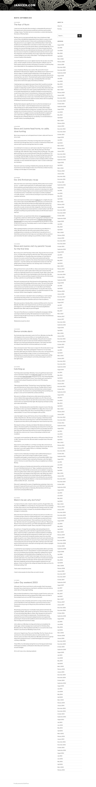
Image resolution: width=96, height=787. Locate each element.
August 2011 (61, 459)
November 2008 (62, 543)
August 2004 (61, 686)
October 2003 (61, 714)
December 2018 (61, 274)
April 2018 (60, 288)
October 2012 (61, 422)
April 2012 (60, 439)
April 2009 (60, 529)
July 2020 (60, 224)
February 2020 (61, 235)
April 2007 (60, 596)
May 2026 (60, 53)
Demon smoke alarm (23, 331)
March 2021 (60, 201)
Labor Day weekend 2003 (26, 582)
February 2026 (61, 61)
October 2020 (61, 215)
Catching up (19, 369)
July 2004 (60, 688)
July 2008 (60, 554)
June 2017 (60, 308)
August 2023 (61, 137)
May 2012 (60, 436)
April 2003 (60, 730)
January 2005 (61, 672)
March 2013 (60, 408)
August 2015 (61, 347)
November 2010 (62, 481)
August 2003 (61, 719)
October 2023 (61, 134)
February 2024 (61, 123)
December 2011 (61, 450)
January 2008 (61, 571)
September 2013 (62, 392)
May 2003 (60, 728)
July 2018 (60, 285)
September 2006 (62, 616)
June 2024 (60, 112)
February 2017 (61, 316)
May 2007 (60, 593)
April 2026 (60, 56)
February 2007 (61, 602)
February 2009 (61, 534)
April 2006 (60, 630)
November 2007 (62, 576)
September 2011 (62, 456)
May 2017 (60, 310)
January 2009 (61, 537)
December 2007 (62, 574)
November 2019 (61, 243)
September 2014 (62, 366)
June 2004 (60, 691)
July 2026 (60, 47)
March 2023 (61, 145)
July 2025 (60, 78)
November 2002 (62, 744)
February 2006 (61, 635)
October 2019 (61, 246)
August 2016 (61, 327)
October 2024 (61, 103)
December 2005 (62, 641)
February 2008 (61, 568)
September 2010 (62, 487)
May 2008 (60, 560)
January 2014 (61, 383)
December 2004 (62, 674)
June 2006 (60, 624)
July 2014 (60, 372)
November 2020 (62, 212)
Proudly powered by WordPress (21, 783)
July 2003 (60, 722)
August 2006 (61, 618)
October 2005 (61, 646)
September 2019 (62, 249)
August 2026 (61, 45)
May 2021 (60, 196)
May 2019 (60, 260)
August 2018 (61, 282)
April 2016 (60, 330)
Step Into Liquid (36, 374)
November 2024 (62, 101)
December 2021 (61, 176)
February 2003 (61, 736)
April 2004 (60, 697)
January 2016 (61, 336)
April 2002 (60, 764)
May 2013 (60, 403)
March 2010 (61, 504)
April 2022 (60, 165)
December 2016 (61, 322)
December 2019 (61, 240)
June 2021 (60, 193)
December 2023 (61, 129)
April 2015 (60, 352)
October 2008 (61, 546)
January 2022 (61, 173)
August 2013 (61, 394)
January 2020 (61, 238)
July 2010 (60, 492)
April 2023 (60, 143)
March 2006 (61, 632)
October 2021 (61, 182)
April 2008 (60, 562)
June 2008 (60, 557)
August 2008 (61, 551)
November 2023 (62, 131)
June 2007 (60, 590)
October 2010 (61, 484)
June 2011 (60, 464)
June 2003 (60, 725)
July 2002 (60, 756)
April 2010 (60, 501)
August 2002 (61, 753)
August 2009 (61, 520)
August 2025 (61, 75)
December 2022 (61, 154)
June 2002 (60, 758)
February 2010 (61, 506)
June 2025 (60, 81)
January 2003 (61, 739)
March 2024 (61, 120)
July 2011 (60, 462)
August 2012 (61, 428)
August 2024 (61, 109)
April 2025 (60, 87)
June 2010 (60, 495)
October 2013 (61, 389)
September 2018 (62, 280)
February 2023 (61, 148)
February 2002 (61, 770)
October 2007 (61, 579)
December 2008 (62, 540)
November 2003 (62, 711)
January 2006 (61, 638)
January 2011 (61, 476)
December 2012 (61, 417)
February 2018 (61, 291)
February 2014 (61, 380)
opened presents (45, 216)
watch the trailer (26, 376)
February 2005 (61, 669)
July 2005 (60, 655)
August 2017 (61, 302)
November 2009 (62, 515)
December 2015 (61, 338)
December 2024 (61, 98)
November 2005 (62, 644)
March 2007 (61, 599)
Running (60, 28)
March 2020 (61, 232)
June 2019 (60, 257)
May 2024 (60, 115)
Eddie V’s (38, 200)
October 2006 (61, 613)
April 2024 (60, 117)
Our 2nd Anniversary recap (26, 180)
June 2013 (60, 400)
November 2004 (62, 677)
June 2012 (60, 434)
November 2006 (62, 610)
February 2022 (61, 171)
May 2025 (60, 84)
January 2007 (61, 604)
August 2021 (61, 187)
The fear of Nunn (21, 24)
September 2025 (62, 73)
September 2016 (62, 324)
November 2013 (61, 386)
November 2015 (61, 341)
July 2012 (60, 431)
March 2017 (60, 313)
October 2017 (61, 299)
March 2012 (60, 442)
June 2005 (60, 658)
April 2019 (60, 263)
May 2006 (60, 627)
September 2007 (62, 582)
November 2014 (61, 364)
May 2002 (60, 761)
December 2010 (61, 478)
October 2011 (61, 453)
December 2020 (62, 210)
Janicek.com (25, 5)
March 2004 (61, 700)
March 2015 (60, 355)
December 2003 (62, 708)
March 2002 (61, 767)
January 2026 (61, 64)
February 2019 (61, 268)
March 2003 (61, 733)
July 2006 (60, 621)
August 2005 (61, 652)
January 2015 (61, 358)
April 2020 (60, 229)
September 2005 (62, 649)
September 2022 (62, 159)
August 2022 (61, 162)
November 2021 (61, 179)
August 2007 (61, 585)
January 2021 (61, 207)
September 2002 (62, 750)
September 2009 (62, 518)
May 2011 (60, 467)
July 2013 (60, 397)
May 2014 (60, 375)
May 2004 (60, 694)
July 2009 (60, 523)
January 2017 (61, 319)
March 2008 (61, 565)
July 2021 (60, 190)
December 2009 (62, 512)
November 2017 (61, 296)
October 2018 (61, 277)
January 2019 (61, 271)
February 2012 (61, 445)
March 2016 (60, 333)
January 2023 (61, 151)
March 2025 (61, 89)
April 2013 (60, 406)
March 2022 (60, 168)
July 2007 (60, 588)
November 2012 (61, 420)
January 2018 (61, 294)
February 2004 (61, 702)
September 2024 (62, 106)
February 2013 (61, 411)
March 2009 (61, 532)
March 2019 (60, 266)
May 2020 (60, 226)
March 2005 (61, 666)
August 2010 (61, 490)
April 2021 (60, 199)
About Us (60, 26)
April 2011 (60, 470)
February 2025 (61, 92)
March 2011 (60, 473)
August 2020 (61, 221)
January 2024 (61, 126)
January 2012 (61, 448)
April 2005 (60, 663)
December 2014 (61, 361)
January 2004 (61, 705)
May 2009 (60, 526)
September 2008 (62, 548)
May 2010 (60, 498)
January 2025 (61, 95)
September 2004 (62, 683)
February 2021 (61, 204)
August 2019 (61, 252)
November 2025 (62, 70)
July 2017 (60, 305)
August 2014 (61, 369)
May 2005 (60, 660)
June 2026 (60, 50)
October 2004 (61, 680)
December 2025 (61, 67)
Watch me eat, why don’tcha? (27, 500)
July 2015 (60, 350)
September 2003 (62, 716)
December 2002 (62, 742)
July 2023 (60, 140)
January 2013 (61, 414)
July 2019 (60, 254)
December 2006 (62, 607)
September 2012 (62, 425)
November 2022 (61, 157)
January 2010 (61, 509)
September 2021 (62, 185)
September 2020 (62, 218)
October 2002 (61, 747)
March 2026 (61, 59)
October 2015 (61, 344)
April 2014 (60, 378)
